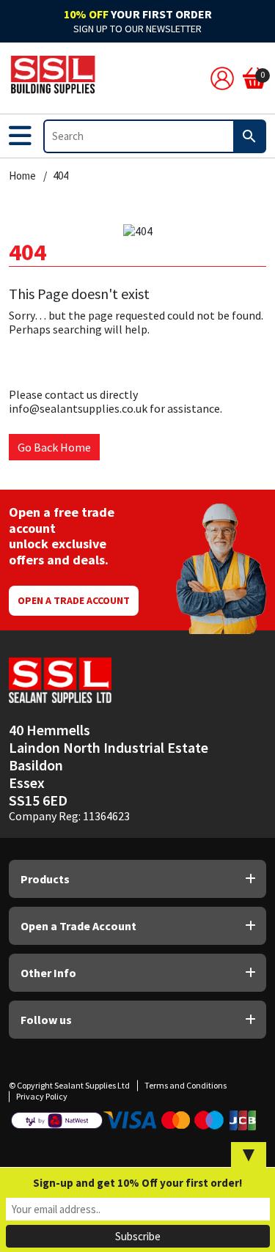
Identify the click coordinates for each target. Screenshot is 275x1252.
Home (22, 176)
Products (45, 879)
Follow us (46, 1019)
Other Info (48, 972)
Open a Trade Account (74, 600)
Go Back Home (54, 447)
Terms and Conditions (185, 1085)
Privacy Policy (41, 1096)
